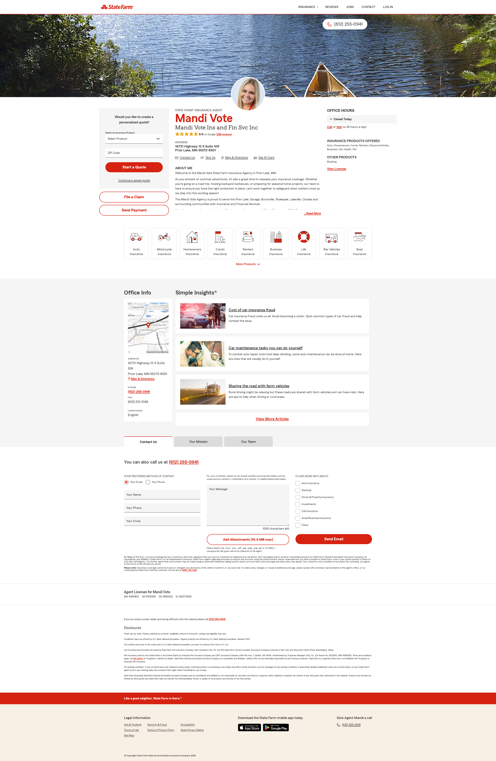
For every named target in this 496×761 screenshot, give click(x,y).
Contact (368, 7)
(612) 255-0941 (139, 391)
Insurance (306, 7)
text (339, 126)
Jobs (350, 7)
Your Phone (158, 482)
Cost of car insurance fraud (252, 310)
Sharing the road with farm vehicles (259, 386)
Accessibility (188, 724)
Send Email (333, 539)
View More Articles (272, 419)
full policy (138, 658)
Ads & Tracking (132, 724)
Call (329, 126)
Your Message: (218, 489)
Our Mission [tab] (198, 441)
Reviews (331, 7)
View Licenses (336, 168)
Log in (388, 7)
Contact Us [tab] (148, 442)
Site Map (129, 735)
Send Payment (134, 210)
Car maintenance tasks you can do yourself (265, 348)
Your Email (136, 482)
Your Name (133, 494)
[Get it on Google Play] (276, 727)
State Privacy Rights (192, 730)
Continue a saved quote (134, 180)
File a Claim (134, 197)
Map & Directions (142, 378)
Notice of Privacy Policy (160, 730)
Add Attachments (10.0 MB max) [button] (248, 539)
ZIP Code (114, 152)
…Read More (312, 213)
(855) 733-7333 (189, 570)
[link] (117, 7)
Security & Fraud (157, 724)
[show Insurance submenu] (316, 7)
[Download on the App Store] (249, 727)
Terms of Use (131, 730)
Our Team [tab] (248, 441)
